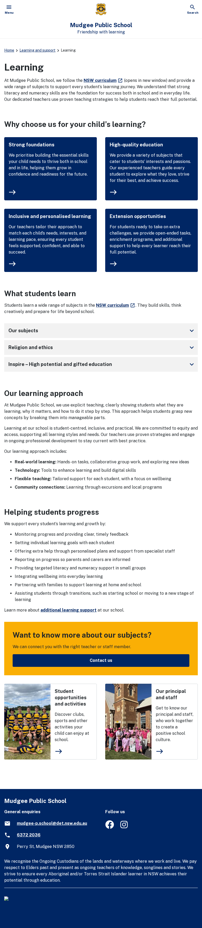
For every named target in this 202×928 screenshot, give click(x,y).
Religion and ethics (102, 347)
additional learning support (69, 610)
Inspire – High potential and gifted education (102, 364)
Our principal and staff (171, 694)
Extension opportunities (138, 216)
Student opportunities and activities (71, 697)
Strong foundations (31, 144)
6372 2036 (29, 834)
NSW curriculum (103, 80)
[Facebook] (109, 827)
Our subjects (102, 331)
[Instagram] (124, 827)
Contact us (101, 660)
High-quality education (136, 144)
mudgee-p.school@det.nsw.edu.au (52, 823)
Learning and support (37, 50)
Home (9, 50)
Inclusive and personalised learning (50, 216)
